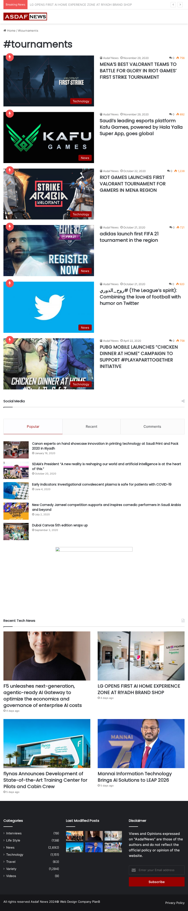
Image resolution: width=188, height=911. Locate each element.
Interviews (14, 833)
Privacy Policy (175, 903)
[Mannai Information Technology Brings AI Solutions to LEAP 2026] (141, 743)
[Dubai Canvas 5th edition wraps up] (16, 531)
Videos (11, 876)
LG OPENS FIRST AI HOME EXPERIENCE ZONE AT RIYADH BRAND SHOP (139, 689)
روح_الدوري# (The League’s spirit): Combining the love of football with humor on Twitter (140, 296)
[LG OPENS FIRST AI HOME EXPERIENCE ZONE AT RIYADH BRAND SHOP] (141, 655)
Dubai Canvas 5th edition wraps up (60, 525)
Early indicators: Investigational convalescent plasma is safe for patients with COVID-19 (101, 484)
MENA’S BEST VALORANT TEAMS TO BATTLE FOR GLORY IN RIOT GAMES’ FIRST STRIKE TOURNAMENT (138, 70)
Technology (14, 854)
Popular (33, 426)
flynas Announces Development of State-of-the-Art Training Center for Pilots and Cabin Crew (97, 4)
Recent (91, 426)
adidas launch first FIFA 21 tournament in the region (129, 237)
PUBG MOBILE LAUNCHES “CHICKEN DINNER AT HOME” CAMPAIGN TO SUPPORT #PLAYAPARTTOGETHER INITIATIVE (139, 356)
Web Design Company (75, 901)
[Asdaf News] (25, 16)
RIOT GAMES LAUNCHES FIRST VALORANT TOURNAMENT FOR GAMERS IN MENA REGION (133, 183)
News (10, 847)
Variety (11, 869)
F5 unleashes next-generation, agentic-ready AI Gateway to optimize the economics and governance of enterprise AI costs (42, 695)
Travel (10, 862)
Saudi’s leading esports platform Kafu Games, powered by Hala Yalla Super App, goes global (141, 127)
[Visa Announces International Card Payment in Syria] (74, 836)
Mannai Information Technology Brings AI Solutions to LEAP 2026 (135, 776)
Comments (152, 426)
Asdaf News (111, 58)
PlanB (96, 901)
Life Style (13, 840)
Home (11, 30)
